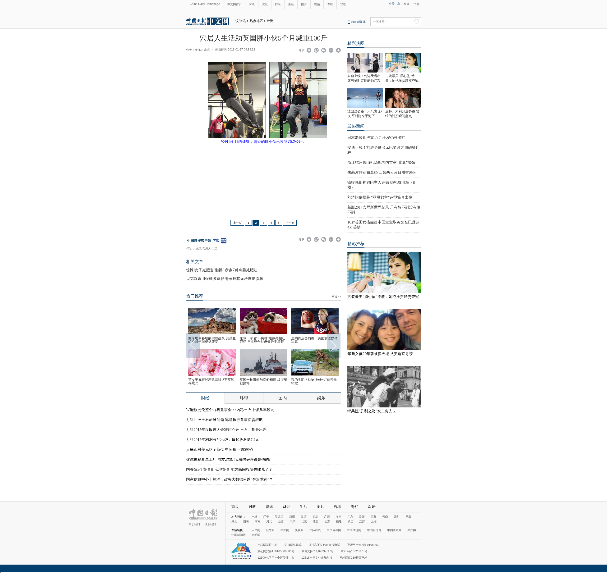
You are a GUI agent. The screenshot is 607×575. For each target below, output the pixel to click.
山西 (281, 521)
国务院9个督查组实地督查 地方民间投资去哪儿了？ (229, 469)
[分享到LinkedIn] (331, 51)
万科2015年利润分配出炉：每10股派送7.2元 (222, 440)
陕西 (304, 516)
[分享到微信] (323, 51)
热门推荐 (194, 296)
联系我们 (210, 524)
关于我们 (194, 524)
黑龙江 (279, 516)
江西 (315, 521)
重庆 (408, 516)
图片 (304, 4)
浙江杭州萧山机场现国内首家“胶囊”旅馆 (381, 162)
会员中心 (394, 3)
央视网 (299, 530)
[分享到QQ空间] (309, 51)
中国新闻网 (238, 535)
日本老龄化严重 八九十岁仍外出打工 (378, 138)
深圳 (315, 516)
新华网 (270, 530)
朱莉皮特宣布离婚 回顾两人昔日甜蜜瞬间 (382, 172)
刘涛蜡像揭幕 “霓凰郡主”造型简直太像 (379, 197)
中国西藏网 (394, 530)
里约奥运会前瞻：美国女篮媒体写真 (314, 340)
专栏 (330, 4)
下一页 (289, 222)
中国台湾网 (374, 530)
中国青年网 (334, 530)
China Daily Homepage (205, 4)
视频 (317, 4)
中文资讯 (239, 21)
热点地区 (256, 21)
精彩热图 (355, 43)
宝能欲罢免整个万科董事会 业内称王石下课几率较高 (230, 410)
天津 (292, 521)
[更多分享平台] (338, 51)
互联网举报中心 (267, 545)
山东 (327, 521)
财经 (278, 4)
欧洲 (270, 21)
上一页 (237, 222)
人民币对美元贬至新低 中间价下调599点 (219, 449)
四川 (397, 516)
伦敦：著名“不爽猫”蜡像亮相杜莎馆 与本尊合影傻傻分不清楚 (262, 340)
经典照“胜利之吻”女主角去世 (371, 411)
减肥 (199, 248)
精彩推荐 (355, 243)
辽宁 (266, 516)
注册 (416, 4)
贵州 (362, 516)
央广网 (411, 530)
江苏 (362, 521)
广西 (327, 516)
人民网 (256, 530)
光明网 (256, 535)
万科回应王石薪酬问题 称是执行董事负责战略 (224, 420)
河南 (257, 521)
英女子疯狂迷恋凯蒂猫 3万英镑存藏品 (211, 381)
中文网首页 (234, 4)
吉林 (254, 516)
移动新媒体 (358, 21)
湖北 (234, 521)
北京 (304, 521)
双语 (343, 4)
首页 (235, 507)
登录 (406, 4)
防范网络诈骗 (293, 545)
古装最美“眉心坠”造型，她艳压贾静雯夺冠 (383, 297)
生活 (291, 4)
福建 (339, 521)
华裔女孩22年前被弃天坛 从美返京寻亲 (380, 354)
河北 (269, 521)
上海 (374, 521)
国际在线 (315, 530)
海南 (338, 516)
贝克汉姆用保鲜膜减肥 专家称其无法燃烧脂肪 (224, 279)
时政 (252, 4)
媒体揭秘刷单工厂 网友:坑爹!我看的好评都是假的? (228, 459)
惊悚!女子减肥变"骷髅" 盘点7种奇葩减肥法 (222, 270)
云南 (385, 516)
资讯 (265, 4)
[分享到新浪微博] (316, 51)
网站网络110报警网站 (353, 557)
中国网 (285, 530)
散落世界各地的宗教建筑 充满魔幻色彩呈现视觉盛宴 (212, 340)
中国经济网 (354, 530)
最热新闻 (355, 126)
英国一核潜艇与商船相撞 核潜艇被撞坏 (263, 381)
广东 (350, 516)
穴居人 (206, 248)
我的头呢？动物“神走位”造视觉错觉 (314, 381)
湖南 (246, 521)
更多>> (336, 296)
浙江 (350, 521)
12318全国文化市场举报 (316, 557)
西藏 (373, 516)
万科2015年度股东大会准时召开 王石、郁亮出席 (226, 430)
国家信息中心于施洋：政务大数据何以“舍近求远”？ (229, 479)
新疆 (292, 516)
